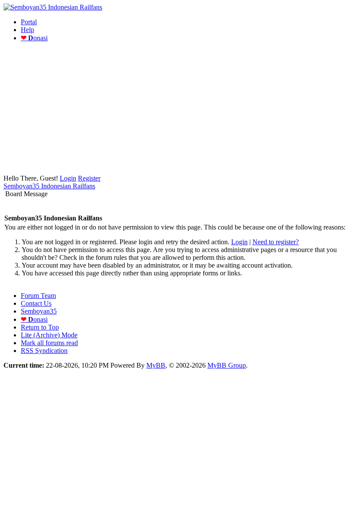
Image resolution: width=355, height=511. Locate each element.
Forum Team (38, 295)
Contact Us (36, 303)
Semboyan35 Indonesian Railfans (49, 186)
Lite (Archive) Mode (49, 335)
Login (68, 178)
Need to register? (275, 242)
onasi (34, 38)
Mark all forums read (49, 342)
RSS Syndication (44, 350)
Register (89, 178)
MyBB (155, 365)
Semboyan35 (39, 311)
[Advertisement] (177, 109)
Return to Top (40, 327)
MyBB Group (226, 365)
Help (27, 29)
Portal (29, 22)
